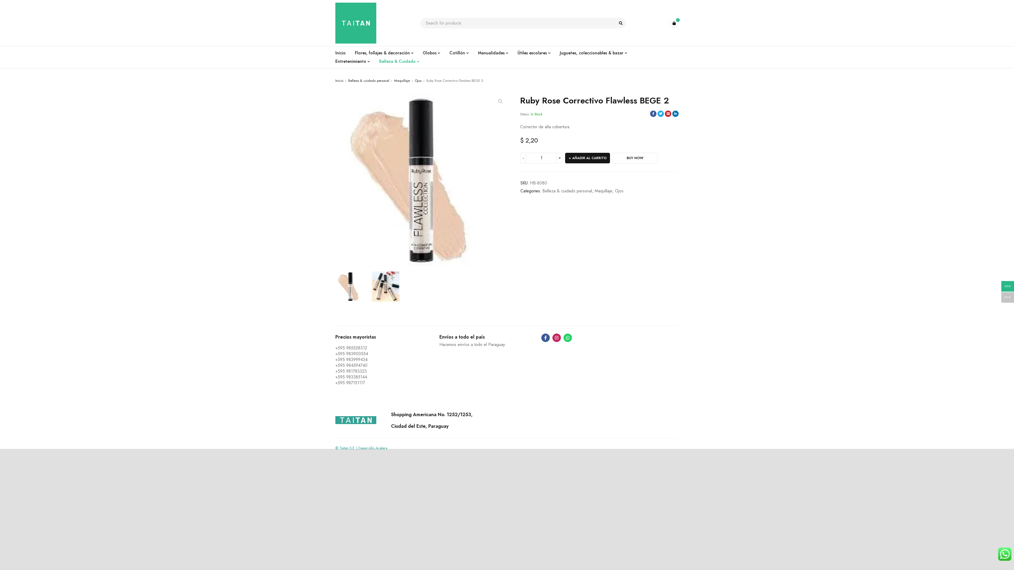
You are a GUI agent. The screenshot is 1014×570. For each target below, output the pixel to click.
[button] (500, 101)
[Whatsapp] (568, 338)
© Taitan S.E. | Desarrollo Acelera (361, 448)
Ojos (418, 80)
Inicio (339, 80)
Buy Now (635, 157)
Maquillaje (402, 80)
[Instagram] (556, 338)
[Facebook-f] (545, 338)
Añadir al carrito (589, 157)
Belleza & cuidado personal (368, 80)
